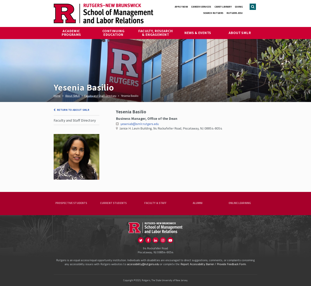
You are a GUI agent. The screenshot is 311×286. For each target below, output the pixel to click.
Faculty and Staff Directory (75, 120)
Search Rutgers (213, 13)
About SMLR (240, 32)
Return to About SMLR (73, 110)
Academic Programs (71, 32)
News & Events (197, 32)
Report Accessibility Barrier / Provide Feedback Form (213, 264)
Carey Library (223, 6)
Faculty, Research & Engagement (155, 32)
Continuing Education (113, 32)
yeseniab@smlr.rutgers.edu (139, 123)
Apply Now (181, 6)
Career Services (201, 6)
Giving (239, 6)
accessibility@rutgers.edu (143, 264)
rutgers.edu (235, 13)
